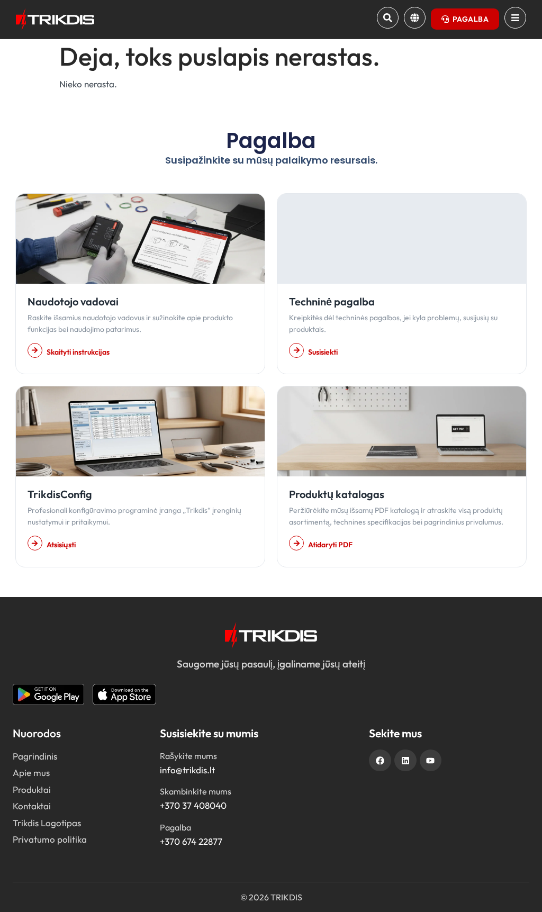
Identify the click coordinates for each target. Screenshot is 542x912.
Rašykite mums (188, 756)
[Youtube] (431, 761)
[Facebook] (380, 761)
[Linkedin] (405, 761)
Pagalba (175, 827)
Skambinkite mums (195, 791)
